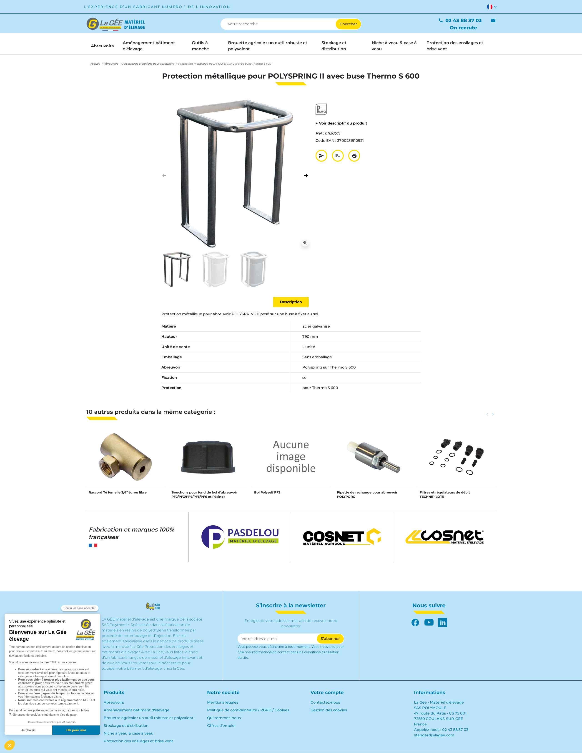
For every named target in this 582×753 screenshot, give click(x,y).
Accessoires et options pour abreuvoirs (148, 63)
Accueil (95, 63)
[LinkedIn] (442, 622)
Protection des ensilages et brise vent (138, 741)
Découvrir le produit (125, 462)
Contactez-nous (325, 702)
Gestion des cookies (329, 710)
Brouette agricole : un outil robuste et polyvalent (148, 718)
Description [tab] (291, 302)
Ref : (320, 133)
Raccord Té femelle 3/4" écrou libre (118, 492)
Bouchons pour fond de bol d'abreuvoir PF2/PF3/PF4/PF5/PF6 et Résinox (204, 494)
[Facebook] (415, 622)
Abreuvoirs (111, 63)
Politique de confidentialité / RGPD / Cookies (248, 710)
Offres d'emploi (221, 725)
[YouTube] (429, 622)
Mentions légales (222, 702)
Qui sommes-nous (224, 718)
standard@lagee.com (434, 735)
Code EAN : (326, 140)
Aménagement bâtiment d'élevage (136, 710)
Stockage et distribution (126, 725)
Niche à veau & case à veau (128, 733)
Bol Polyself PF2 (267, 492)
